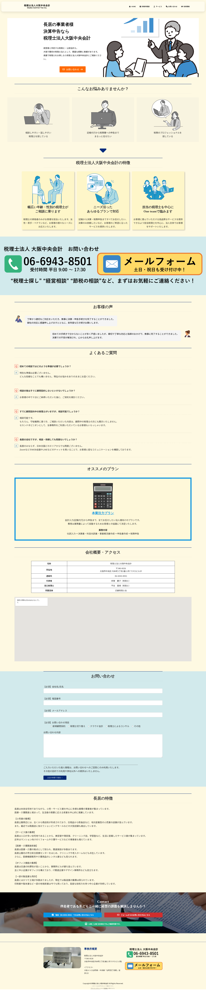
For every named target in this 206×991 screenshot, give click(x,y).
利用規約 (106, 988)
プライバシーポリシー (96, 988)
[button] (73, 69)
